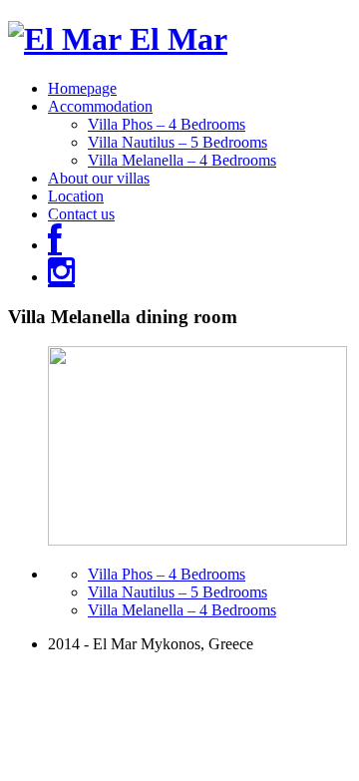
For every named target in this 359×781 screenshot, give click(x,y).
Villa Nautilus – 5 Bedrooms (177, 142)
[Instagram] (61, 276)
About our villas (99, 178)
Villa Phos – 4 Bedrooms (166, 124)
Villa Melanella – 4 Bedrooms (182, 160)
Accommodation (100, 106)
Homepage (82, 88)
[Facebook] (55, 244)
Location (76, 196)
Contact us (81, 213)
